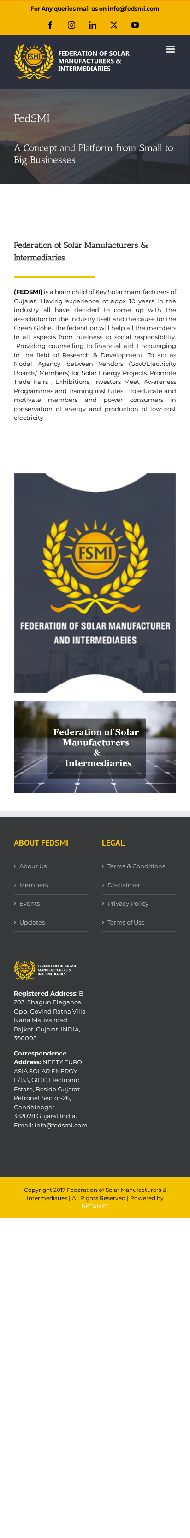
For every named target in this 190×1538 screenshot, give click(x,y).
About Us (33, 866)
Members (33, 885)
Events (29, 903)
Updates (32, 922)
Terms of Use (126, 922)
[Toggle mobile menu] (171, 49)
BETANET (95, 1206)
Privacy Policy (127, 903)
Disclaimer (123, 885)
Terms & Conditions (136, 866)
